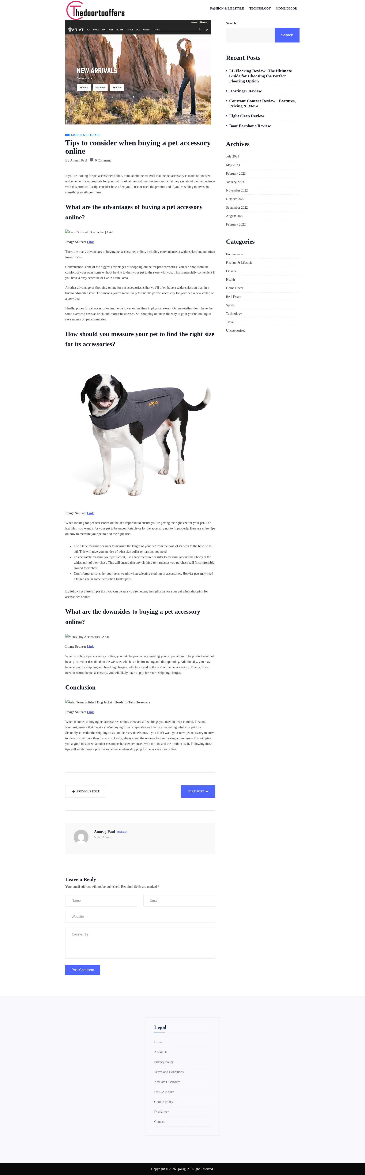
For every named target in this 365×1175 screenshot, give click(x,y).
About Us (160, 1052)
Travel (230, 322)
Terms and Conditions (169, 1072)
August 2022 (234, 216)
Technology (260, 8)
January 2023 (235, 182)
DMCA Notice (164, 1092)
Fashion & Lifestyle (227, 8)
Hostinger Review (245, 91)
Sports (230, 305)
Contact (159, 1121)
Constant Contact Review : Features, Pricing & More (262, 103)
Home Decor (286, 8)
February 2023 (236, 173)
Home (158, 1042)
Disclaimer (161, 1111)
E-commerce (234, 254)
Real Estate (233, 296)
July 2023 (232, 156)
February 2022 (236, 224)
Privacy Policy (164, 1062)
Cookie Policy (163, 1102)
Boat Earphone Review (250, 125)
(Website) (122, 832)
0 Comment (103, 160)
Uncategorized (235, 330)
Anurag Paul (78, 160)
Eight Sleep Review (246, 116)
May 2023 (233, 165)
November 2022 (237, 190)
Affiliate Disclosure (167, 1082)
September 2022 (237, 207)
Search (231, 23)
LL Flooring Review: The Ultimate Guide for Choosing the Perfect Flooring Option (260, 75)
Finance (231, 271)
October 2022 (235, 199)
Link (90, 242)
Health (230, 279)
